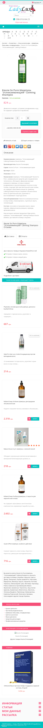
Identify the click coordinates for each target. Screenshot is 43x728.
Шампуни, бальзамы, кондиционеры (18, 613)
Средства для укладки (13, 619)
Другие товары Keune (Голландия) (21, 639)
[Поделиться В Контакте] (21, 146)
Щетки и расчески (12, 615)
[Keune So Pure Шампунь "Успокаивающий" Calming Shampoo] (21, 68)
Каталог (4, 43)
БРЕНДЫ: (6, 32)
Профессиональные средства (15, 621)
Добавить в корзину (30, 123)
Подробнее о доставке (11, 276)
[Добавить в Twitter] (17, 146)
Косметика (12, 43)
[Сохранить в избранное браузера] (25, 146)
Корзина (37, 3)
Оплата (24, 236)
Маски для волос (11, 617)
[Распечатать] (29, 146)
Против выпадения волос (14, 611)
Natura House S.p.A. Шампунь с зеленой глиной (19, 449)
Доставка (10, 236)
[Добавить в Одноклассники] (13, 146)
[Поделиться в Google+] (9, 146)
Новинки (9, 648)
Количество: (9, 118)
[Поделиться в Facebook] (5, 146)
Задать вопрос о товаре (31, 140)
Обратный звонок (21, 22)
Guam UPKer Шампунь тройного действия (18, 544)
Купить (35, 419)
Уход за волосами (24, 43)
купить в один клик (29, 131)
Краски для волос (11, 608)
